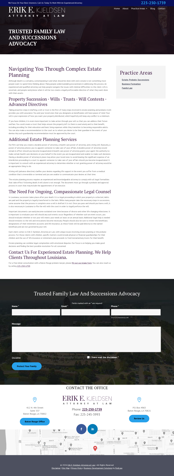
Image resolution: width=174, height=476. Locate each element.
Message (16, 323)
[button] (171, 457)
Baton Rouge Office (35, 421)
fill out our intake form (82, 263)
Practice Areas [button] (138, 8)
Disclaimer (16, 357)
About (125, 8)
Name (15, 306)
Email (64, 306)
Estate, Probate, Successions (135, 79)
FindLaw (118, 468)
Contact (161, 8)
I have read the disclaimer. (105, 357)
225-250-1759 (153, 2)
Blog (152, 8)
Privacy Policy (76, 468)
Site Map (66, 468)
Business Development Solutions (98, 468)
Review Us (139, 418)
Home (117, 8)
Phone (115, 306)
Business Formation (131, 84)
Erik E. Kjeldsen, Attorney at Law (81, 465)
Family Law (127, 88)
